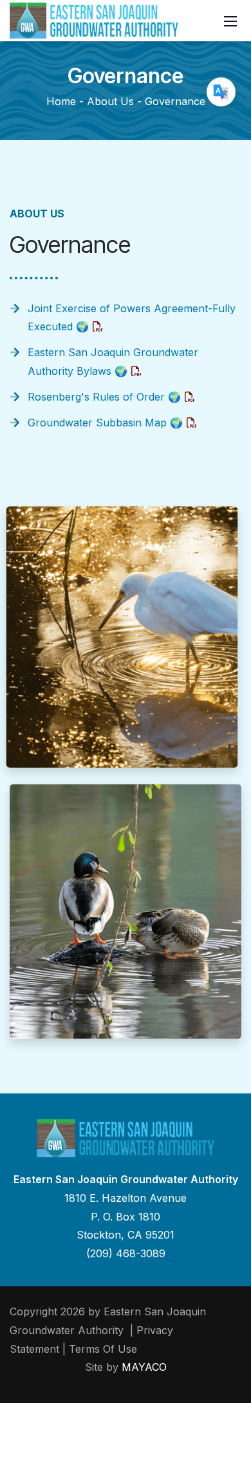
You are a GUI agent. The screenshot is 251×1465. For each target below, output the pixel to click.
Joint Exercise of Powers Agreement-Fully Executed (132, 318)
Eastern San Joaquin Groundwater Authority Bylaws (113, 361)
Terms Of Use (103, 1348)
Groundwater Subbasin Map (105, 422)
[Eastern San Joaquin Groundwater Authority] (94, 19)
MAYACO (144, 1366)
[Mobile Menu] (230, 21)
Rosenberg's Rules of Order (104, 396)
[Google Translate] (221, 91)
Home (61, 101)
